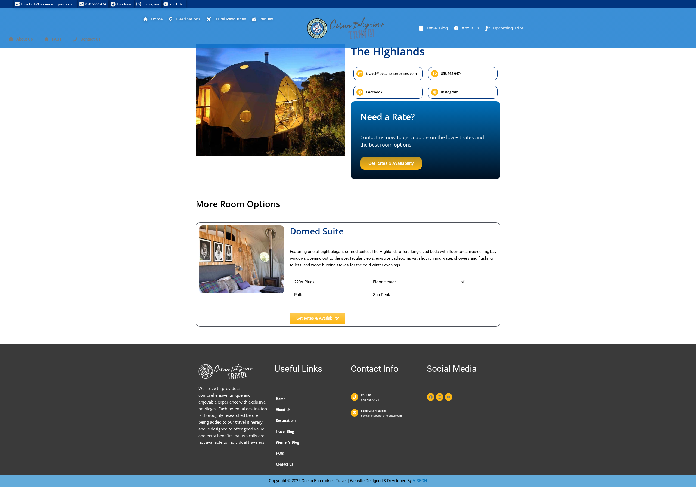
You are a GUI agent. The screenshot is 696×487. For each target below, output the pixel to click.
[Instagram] (148, 4)
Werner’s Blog (287, 442)
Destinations (286, 420)
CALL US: (366, 395)
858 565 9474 (451, 73)
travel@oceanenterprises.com (391, 73)
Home (280, 398)
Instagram (449, 91)
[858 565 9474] (93, 4)
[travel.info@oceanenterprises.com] (45, 4)
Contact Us (284, 464)
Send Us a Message (374, 410)
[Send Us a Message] (354, 413)
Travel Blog (285, 431)
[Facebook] (122, 4)
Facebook (374, 91)
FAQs (280, 453)
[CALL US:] (354, 397)
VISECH (420, 480)
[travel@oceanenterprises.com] (359, 73)
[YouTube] (174, 4)
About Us (283, 409)
